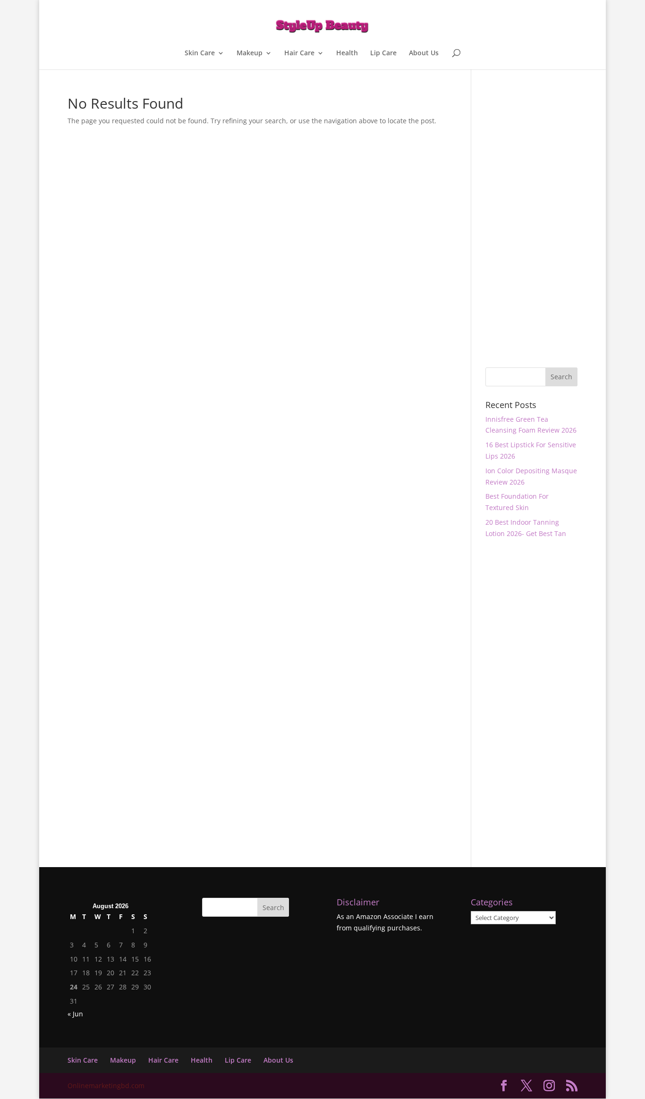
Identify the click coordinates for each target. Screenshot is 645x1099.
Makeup (250, 53)
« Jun (75, 1013)
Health (347, 53)
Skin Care (200, 53)
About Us (424, 53)
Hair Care (299, 53)
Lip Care (383, 53)
